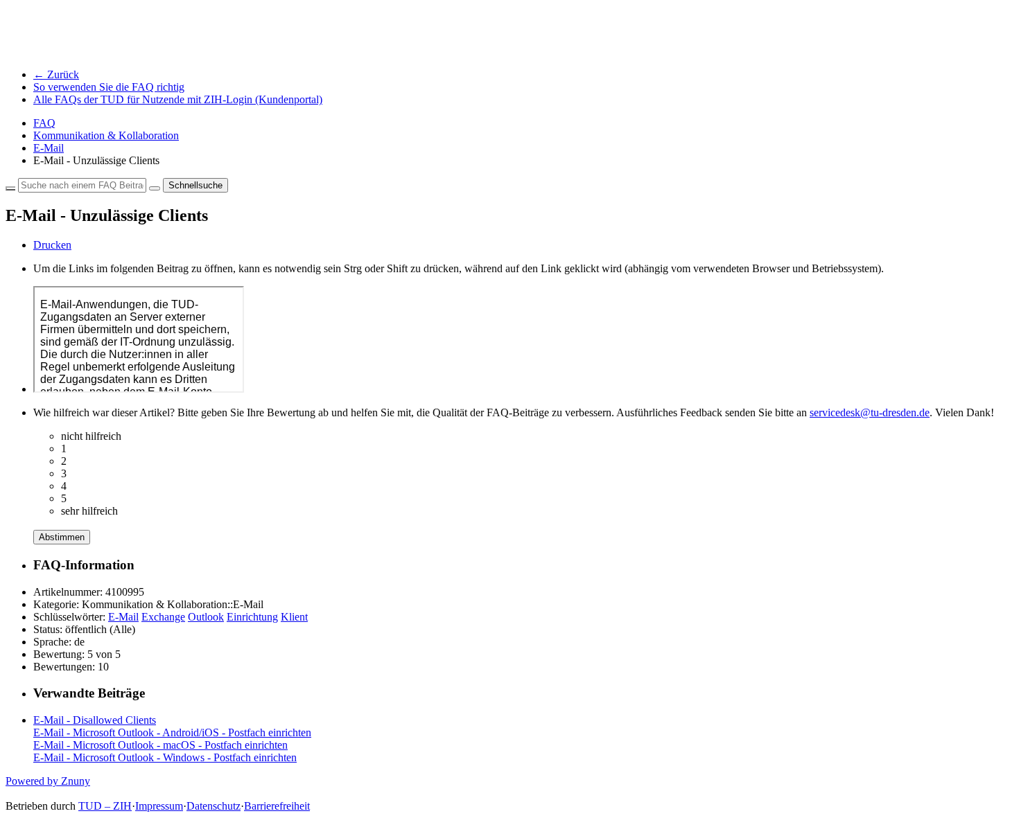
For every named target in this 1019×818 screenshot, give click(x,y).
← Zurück (56, 74)
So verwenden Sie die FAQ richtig (108, 87)
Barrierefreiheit (277, 806)
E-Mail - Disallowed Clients (94, 720)
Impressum (159, 806)
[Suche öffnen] (154, 188)
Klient (294, 617)
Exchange (163, 617)
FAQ (44, 123)
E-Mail (48, 148)
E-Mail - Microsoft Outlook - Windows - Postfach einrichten (165, 757)
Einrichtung (252, 617)
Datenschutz (213, 806)
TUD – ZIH (105, 806)
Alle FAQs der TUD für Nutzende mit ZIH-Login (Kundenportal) (177, 99)
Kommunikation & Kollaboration (106, 135)
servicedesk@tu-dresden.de (870, 412)
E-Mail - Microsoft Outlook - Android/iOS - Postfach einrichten (172, 732)
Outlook (206, 617)
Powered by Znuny (48, 781)
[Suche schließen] (10, 188)
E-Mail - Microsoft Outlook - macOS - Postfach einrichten (160, 745)
